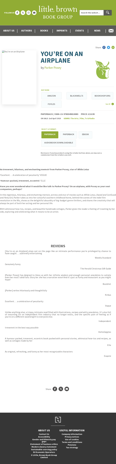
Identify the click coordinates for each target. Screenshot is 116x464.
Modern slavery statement (44, 447)
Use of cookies (72, 439)
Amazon (51, 95)
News (97, 30)
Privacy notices (72, 436)
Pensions (72, 445)
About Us (8, 30)
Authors (26, 30)
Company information (72, 434)
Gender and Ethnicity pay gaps (44, 440)
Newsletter (111, 30)
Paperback (68, 134)
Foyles (51, 104)
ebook (85, 134)
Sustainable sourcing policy (44, 449)
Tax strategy (72, 447)
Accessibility (44, 436)
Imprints (62, 30)
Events (79, 30)
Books (44, 30)
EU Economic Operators (44, 452)
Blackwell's (76, 95)
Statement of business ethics (44, 444)
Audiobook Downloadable (58, 142)
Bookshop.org (102, 95)
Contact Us (44, 434)
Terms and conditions (72, 442)
